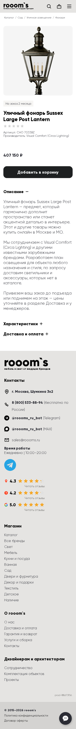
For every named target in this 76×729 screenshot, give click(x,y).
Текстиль (11, 588)
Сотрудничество (18, 668)
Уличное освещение (39, 17)
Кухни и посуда (17, 558)
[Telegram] (10, 465)
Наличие (11, 600)
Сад (20, 17)
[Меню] (69, 6)
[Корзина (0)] (59, 6)
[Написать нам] (65, 718)
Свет (8, 547)
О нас (9, 622)
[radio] (5, 126)
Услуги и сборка (18, 640)
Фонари (60, 17)
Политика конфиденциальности (26, 715)
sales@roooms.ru (26, 440)
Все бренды (14, 541)
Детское (11, 594)
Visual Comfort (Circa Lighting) (47, 135)
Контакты (11, 646)
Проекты (11, 680)
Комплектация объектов (24, 674)
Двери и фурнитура (21, 576)
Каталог (9, 17)
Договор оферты (16, 720)
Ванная (10, 564)
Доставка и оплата (20, 628)
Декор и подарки (19, 582)
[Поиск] (49, 6)
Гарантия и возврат (20, 634)
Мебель (10, 553)
